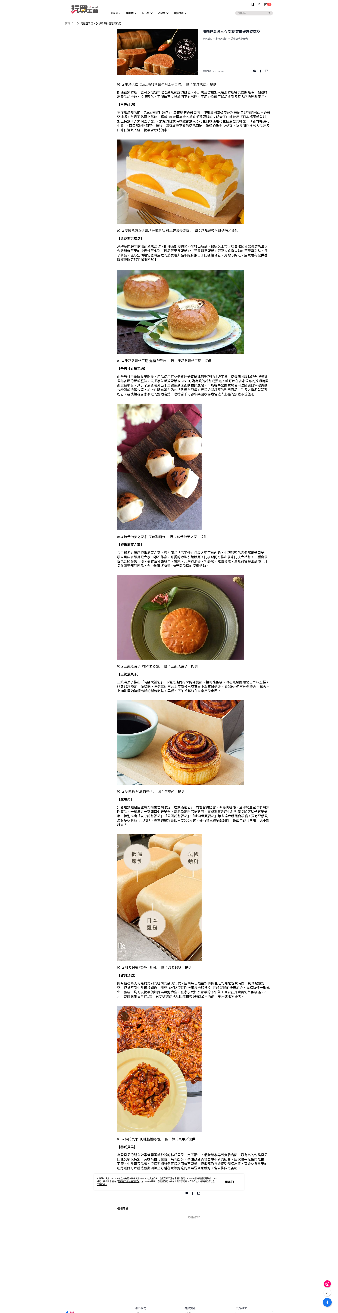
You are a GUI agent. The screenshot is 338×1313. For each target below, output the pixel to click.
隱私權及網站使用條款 (128, 1181)
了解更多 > (102, 1184)
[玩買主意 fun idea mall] (84, 9)
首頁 (67, 23)
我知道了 (230, 1181)
